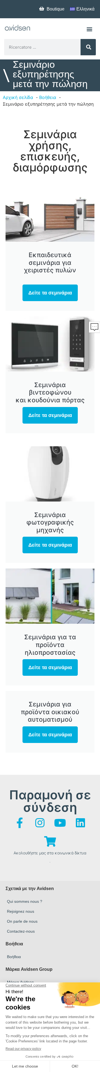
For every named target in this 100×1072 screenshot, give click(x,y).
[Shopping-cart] (50, 841)
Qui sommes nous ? (24, 901)
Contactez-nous (21, 931)
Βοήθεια (14, 956)
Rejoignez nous (20, 911)
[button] (89, 28)
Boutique (55, 9)
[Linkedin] (80, 823)
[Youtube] (60, 823)
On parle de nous (22, 921)
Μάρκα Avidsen (20, 982)
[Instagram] (40, 823)
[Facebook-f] (19, 823)
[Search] (88, 47)
